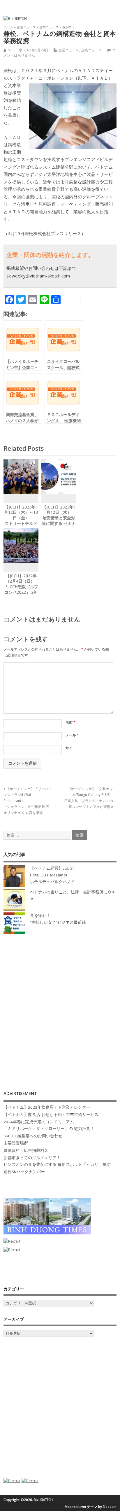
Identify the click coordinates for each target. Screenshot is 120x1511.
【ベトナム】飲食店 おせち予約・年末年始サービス (50, 1114)
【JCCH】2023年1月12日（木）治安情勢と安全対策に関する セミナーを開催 (59, 518)
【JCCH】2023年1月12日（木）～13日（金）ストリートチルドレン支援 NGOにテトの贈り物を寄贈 (21, 520)
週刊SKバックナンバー (24, 1171)
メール (72, 735)
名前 (70, 722)
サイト (71, 747)
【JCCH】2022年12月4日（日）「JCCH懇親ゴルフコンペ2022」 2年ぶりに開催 (21, 587)
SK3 (11, 50)
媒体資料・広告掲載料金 (25, 1150)
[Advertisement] (60, 1006)
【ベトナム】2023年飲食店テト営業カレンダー (46, 1107)
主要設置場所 (15, 1143)
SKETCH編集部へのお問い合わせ (32, 1135)
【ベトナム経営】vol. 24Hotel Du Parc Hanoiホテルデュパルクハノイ (52, 875)
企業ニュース (68, 50)
